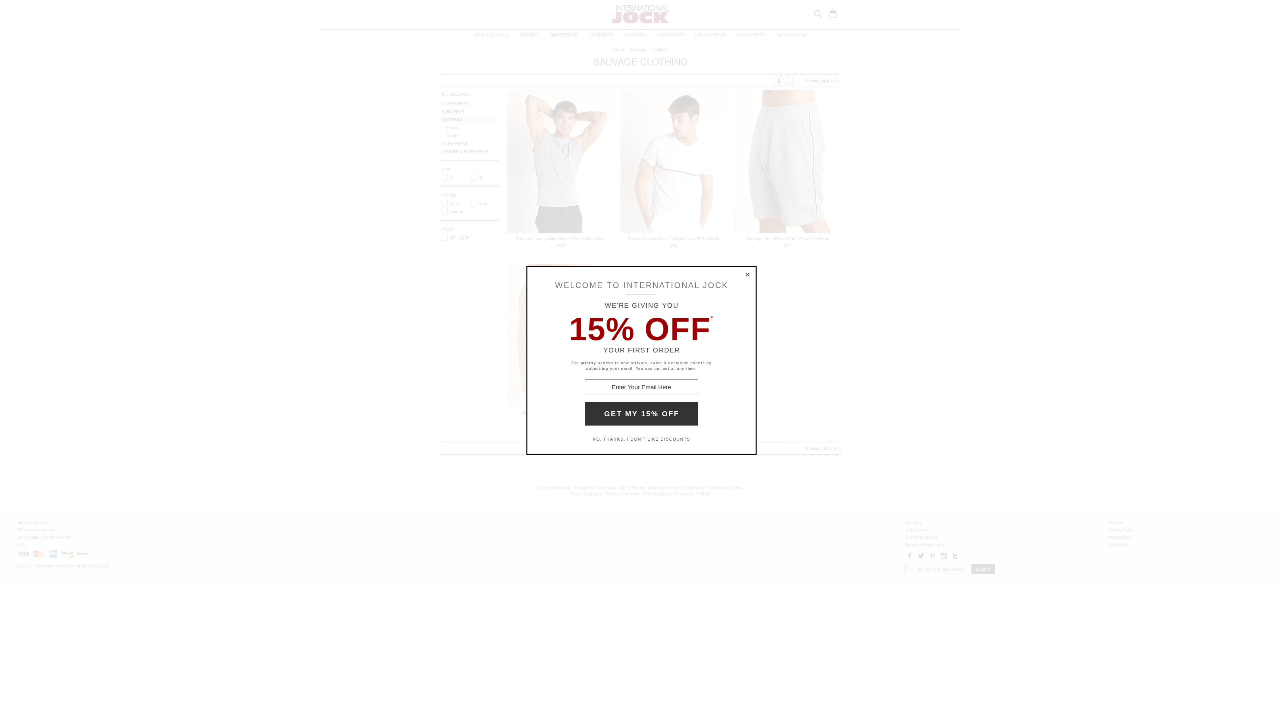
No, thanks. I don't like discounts (641, 439)
